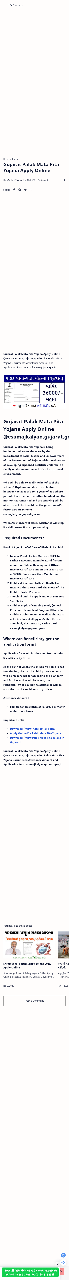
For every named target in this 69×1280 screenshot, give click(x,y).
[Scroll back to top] (60, 1271)
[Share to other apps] (31, 189)
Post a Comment (34, 1000)
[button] (14, 189)
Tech (11, 5)
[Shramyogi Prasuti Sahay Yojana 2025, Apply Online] (29, 944)
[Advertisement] (34, 47)
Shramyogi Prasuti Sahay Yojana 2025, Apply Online (27, 965)
